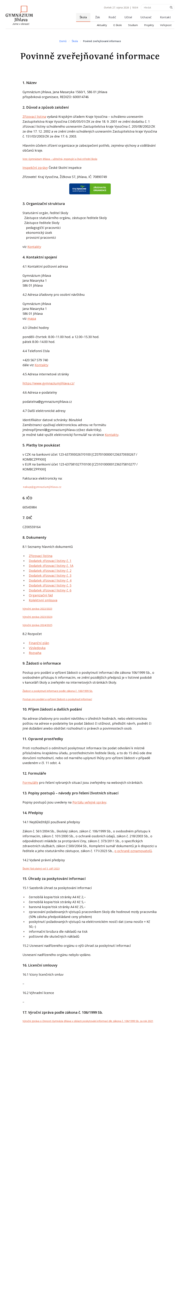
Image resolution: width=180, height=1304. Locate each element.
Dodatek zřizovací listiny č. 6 (50, 590)
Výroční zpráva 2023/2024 (37, 616)
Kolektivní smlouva (43, 600)
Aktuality (102, 25)
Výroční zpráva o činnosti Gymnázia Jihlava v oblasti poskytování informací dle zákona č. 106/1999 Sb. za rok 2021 (87, 1021)
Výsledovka (37, 648)
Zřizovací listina (34, 116)
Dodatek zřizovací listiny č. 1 (50, 561)
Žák (97, 17)
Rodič (112, 17)
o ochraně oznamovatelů (133, 851)
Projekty (149, 25)
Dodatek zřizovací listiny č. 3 (50, 575)
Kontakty (34, 247)
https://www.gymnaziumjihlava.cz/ (48, 383)
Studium (133, 25)
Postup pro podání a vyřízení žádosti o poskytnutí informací (57, 699)
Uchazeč (146, 17)
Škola (83, 17)
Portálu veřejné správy (89, 802)
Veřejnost (166, 25)
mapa (31, 318)
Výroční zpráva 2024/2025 (37, 625)
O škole (117, 25)
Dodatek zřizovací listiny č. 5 (50, 585)
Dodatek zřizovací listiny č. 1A (51, 566)
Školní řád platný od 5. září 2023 (41, 868)
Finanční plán (39, 643)
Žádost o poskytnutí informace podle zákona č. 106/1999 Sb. (57, 691)
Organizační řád (41, 595)
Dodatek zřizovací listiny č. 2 (50, 570)
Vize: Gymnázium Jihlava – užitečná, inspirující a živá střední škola (59, 159)
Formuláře (30, 782)
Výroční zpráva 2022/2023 (37, 608)
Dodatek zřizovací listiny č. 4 (50, 580)
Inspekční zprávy (35, 167)
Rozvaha (35, 653)
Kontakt (165, 17)
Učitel (128, 17)
